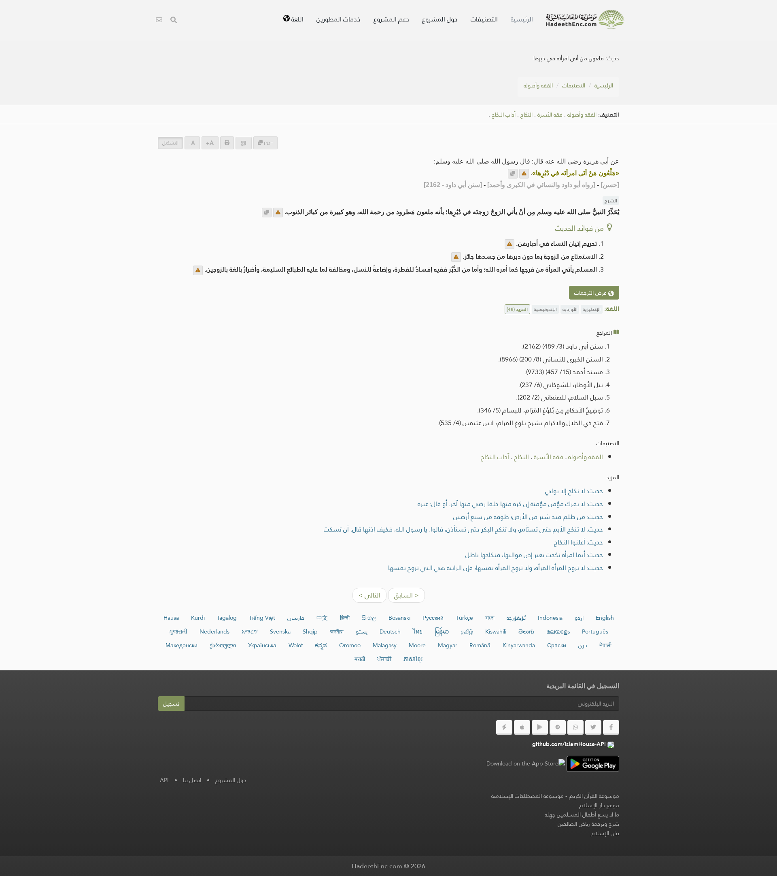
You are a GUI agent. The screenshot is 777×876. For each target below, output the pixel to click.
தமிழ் (467, 631)
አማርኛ (250, 631)
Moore (417, 645)
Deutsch (390, 631)
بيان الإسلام (605, 833)
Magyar (447, 645)
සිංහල (369, 617)
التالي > (369, 595)
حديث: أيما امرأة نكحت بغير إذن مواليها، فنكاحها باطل (534, 555)
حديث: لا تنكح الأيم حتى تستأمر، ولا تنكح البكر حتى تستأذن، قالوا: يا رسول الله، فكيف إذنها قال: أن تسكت (463, 529)
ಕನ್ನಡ (321, 645)
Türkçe (464, 617)
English (605, 617)
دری (582, 645)
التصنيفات (484, 19)
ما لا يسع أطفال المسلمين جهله (582, 814)
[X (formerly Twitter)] (593, 727)
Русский (433, 617)
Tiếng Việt (262, 617)
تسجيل (171, 703)
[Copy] (513, 174)
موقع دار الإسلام (599, 805)
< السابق (406, 595)
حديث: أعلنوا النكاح (578, 542)
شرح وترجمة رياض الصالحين (588, 824)
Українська (262, 645)
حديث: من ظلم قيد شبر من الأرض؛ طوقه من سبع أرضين (528, 517)
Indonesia (550, 617)
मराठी (360, 659)
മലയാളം (558, 631)
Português (595, 631)
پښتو (361, 631)
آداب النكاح (504, 115)
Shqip (310, 631)
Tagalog (227, 617)
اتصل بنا (192, 780)
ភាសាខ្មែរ (412, 659)
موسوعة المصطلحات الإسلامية (527, 796)
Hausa (171, 617)
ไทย (417, 631)
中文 (322, 617)
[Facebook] (611, 727)
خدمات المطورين (338, 19)
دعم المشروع (391, 19)
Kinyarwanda (519, 645)
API (164, 780)
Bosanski (399, 617)
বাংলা (490, 617)
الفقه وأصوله (538, 85)
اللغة (297, 19)
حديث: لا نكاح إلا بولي (574, 491)
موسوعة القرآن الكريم (594, 796)
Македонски (181, 645)
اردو (579, 617)
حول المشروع (440, 19)
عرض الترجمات (591, 292)
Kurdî (198, 617)
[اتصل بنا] (159, 20)
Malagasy (385, 645)
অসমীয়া (337, 631)
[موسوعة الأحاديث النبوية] (585, 19)
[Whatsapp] (575, 727)
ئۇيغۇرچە (516, 617)
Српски (556, 645)
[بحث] (173, 20)
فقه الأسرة (550, 115)
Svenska (280, 631)
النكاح (526, 115)
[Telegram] (558, 727)
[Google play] (540, 727)
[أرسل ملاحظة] (524, 174)
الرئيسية (522, 19)
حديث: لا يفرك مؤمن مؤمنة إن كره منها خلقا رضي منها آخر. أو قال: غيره (510, 504)
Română (479, 645)
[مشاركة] (244, 143)
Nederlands (214, 631)
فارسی (295, 617)
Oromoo (350, 645)
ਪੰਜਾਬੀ (384, 659)
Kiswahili (495, 631)
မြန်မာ (442, 631)
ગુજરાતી (178, 631)
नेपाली (605, 645)
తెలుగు (526, 631)
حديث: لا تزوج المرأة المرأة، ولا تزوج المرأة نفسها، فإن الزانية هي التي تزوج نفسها (495, 568)
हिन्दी (345, 617)
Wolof (296, 645)
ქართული (223, 645)
